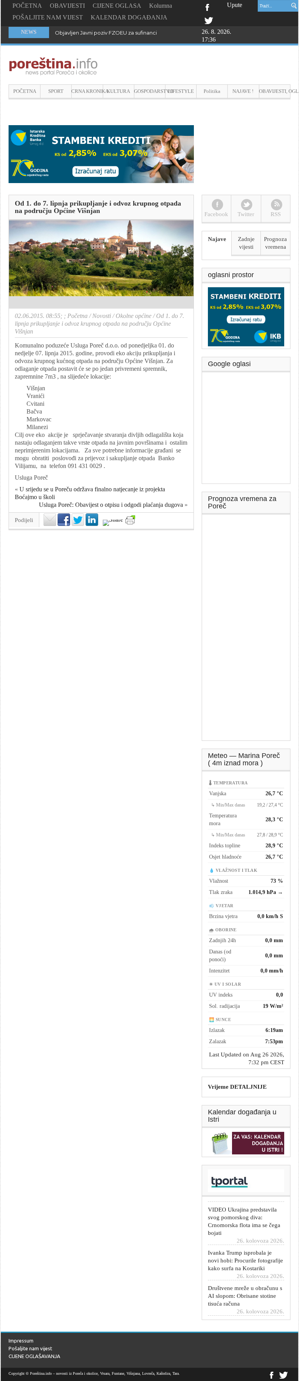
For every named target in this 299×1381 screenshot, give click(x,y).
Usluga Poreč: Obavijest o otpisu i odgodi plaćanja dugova (111, 504)
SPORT (55, 91)
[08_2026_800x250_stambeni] (101, 153)
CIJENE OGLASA (117, 5)
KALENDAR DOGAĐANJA (129, 17)
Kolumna (160, 5)
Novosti (101, 316)
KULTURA (118, 91)
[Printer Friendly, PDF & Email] (130, 520)
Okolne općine (133, 316)
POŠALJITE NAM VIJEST (47, 17)
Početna (77, 316)
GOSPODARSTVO (149, 91)
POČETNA (27, 5)
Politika (212, 91)
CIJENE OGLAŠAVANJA (34, 1356)
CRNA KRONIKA (87, 91)
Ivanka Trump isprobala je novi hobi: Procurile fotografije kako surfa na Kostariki (245, 1252)
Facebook (207, 6)
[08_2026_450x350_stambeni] (246, 316)
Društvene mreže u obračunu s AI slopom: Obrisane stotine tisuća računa (245, 1287)
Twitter (209, 19)
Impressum (21, 1340)
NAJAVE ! (242, 91)
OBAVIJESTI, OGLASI (274, 91)
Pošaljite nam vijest (30, 1348)
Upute (234, 5)
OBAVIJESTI (67, 5)
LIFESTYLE (181, 91)
